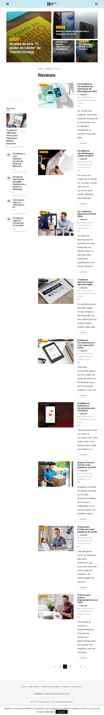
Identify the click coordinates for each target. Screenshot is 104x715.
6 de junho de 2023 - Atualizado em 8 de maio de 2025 (86, 100)
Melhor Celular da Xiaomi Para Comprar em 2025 (72, 32)
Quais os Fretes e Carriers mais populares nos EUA (86, 465)
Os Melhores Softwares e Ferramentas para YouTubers (86, 407)
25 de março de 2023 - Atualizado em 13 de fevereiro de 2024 (86, 611)
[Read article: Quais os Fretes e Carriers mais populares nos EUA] (56, 474)
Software (44, 404)
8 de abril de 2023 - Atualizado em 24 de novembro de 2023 (85, 476)
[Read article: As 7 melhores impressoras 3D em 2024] (56, 223)
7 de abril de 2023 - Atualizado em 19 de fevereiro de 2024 (85, 540)
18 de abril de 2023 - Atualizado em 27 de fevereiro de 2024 (85, 356)
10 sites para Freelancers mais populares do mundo (87, 529)
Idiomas (43, 281)
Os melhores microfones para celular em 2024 (85, 153)
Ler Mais (84, 142)
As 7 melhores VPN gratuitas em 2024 (86, 46)
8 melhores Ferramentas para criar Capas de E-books (86, 344)
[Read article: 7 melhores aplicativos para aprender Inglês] (56, 291)
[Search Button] (96, 4)
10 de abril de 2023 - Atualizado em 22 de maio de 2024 (86, 419)
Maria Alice (17, 56)
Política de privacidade (51, 687)
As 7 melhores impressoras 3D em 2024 (86, 214)
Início (24, 687)
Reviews (14, 39)
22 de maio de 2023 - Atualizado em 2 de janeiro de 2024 (85, 225)
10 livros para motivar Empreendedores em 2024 (87, 599)
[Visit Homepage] (52, 3)
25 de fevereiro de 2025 (65, 38)
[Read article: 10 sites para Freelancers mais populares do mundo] (56, 538)
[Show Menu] (7, 4)
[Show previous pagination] (50, 667)
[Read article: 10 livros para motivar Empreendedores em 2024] (56, 606)
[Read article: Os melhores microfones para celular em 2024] (56, 162)
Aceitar (61, 712)
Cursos (65, 687)
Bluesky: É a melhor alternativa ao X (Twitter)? (63, 45)
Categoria (48, 69)
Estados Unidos (47, 464)
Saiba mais (49, 712)
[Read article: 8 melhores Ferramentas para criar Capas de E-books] (56, 351)
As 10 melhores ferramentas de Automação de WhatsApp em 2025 (87, 88)
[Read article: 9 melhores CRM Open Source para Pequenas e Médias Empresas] (16, 120)
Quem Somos (33, 687)
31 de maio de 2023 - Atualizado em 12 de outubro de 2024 (85, 164)
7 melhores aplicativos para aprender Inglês (85, 282)
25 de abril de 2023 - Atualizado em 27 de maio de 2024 (86, 293)
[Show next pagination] (85, 667)
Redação (84, 94)
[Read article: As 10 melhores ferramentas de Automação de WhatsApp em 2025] (56, 95)
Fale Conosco (76, 687)
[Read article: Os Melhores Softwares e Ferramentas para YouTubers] (56, 415)
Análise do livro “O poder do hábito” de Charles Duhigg (25, 48)
